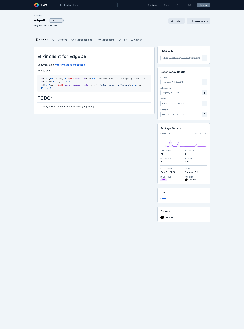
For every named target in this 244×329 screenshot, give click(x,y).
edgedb (40, 20)
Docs (179, 5)
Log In (203, 5)
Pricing (167, 5)
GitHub (163, 198)
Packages (153, 5)
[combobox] (88, 5)
